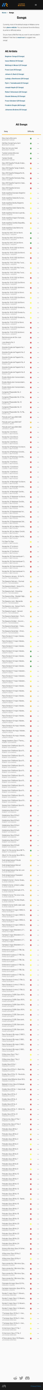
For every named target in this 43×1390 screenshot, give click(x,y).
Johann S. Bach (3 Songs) (14, 74)
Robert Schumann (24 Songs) (16, 92)
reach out (21, 37)
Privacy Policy (36, 1386)
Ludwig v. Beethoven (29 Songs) (17, 79)
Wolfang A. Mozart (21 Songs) (16, 65)
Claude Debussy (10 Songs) (15, 96)
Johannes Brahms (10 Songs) (16, 110)
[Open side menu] (36, 5)
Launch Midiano (21, 4)
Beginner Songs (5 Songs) (14, 56)
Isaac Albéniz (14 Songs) (14, 61)
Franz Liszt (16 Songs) (13, 70)
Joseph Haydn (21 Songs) (14, 87)
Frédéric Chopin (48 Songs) (15, 105)
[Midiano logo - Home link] (5, 5)
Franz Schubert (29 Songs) (15, 101)
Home (4, 13)
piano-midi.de (12, 27)
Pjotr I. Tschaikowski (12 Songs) (16, 83)
